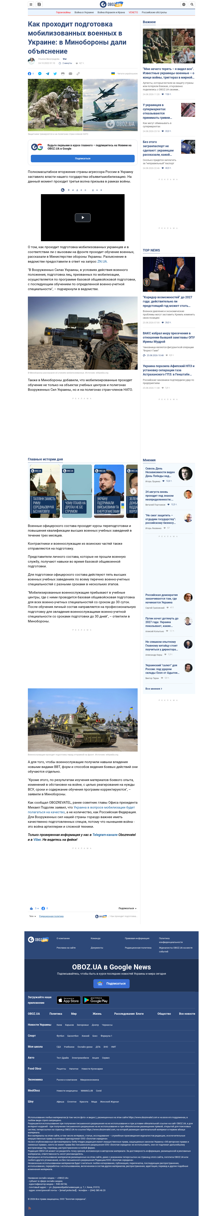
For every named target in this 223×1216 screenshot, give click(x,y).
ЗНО (105, 1047)
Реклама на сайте (66, 947)
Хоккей (85, 1036)
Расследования (124, 1013)
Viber (37, 840)
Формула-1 (106, 1036)
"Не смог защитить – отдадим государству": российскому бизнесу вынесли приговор (160, 519)
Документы (97, 947)
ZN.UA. (103, 261)
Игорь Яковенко (153, 528)
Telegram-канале (105, 835)
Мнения (149, 460)
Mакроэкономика (89, 1079)
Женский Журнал (109, 1101)
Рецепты (61, 1068)
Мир (74, 1013)
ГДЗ (59, 1047)
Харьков (69, 1025)
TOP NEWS (151, 250)
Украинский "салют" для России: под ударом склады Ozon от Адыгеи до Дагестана (161, 669)
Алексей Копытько (154, 631)
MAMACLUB (87, 1090)
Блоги (140, 1013)
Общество (164, 1013)
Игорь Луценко (152, 481)
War (65, 59)
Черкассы (107, 1025)
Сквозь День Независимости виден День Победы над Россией (160, 472)
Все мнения (152, 688)
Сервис (106, 1057)
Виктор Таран (152, 678)
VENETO (133, 12)
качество (58, 812)
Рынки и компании (67, 1079)
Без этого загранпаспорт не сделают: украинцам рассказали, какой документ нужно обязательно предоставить (158, 148)
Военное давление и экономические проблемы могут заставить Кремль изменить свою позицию (169, 314)
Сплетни (71, 1101)
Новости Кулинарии (92, 1068)
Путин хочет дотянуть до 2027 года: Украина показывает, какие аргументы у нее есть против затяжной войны (161, 622)
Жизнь (97, 1013)
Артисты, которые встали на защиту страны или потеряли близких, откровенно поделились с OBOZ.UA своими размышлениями (168, 86)
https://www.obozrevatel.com (143, 1117)
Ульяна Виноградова (48, 59)
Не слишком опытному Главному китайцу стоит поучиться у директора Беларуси (161, 645)
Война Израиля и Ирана (111, 12)
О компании (63, 938)
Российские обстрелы (154, 12)
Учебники (69, 1047)
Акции (95, 1057)
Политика (55, 1013)
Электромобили (80, 1057)
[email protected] (68, 1190)
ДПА (98, 1047)
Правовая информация (137, 938)
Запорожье (83, 1025)
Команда (95, 938)
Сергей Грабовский (154, 608)
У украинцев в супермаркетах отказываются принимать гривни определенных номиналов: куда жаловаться (156, 111)
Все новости (187, 1013)
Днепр (95, 1025)
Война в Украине (84, 12)
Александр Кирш (153, 655)
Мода (94, 1101)
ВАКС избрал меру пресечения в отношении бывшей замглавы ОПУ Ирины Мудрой (169, 337)
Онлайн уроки (85, 1047)
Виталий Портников (155, 505)
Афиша (60, 1101)
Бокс (95, 1036)
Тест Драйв (63, 1057)
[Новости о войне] (101, 917)
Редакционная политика (51, 916)
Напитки (73, 1068)
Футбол (60, 1036)
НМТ (113, 1047)
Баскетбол (73, 1036)
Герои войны (63, 12)
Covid (98, 1090)
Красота (84, 1101)
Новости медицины (67, 1090)
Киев (59, 1025)
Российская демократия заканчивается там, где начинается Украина (161, 598)
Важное (149, 22)
